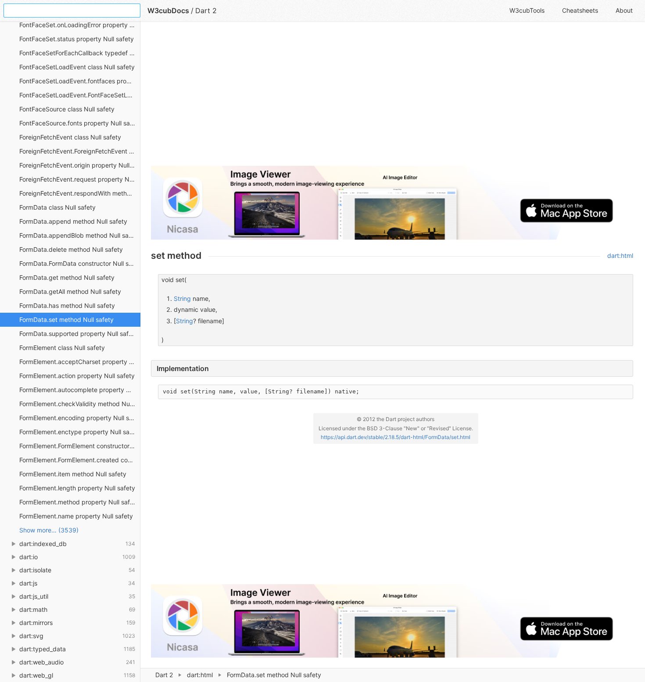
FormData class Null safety (57, 207)
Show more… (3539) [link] (49, 530)
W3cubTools (527, 10)
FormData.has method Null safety (67, 305)
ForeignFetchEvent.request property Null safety (79, 179)
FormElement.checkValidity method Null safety (79, 403)
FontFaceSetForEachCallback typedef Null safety (79, 53)
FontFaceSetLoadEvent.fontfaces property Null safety (79, 81)
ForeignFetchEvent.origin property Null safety (79, 165)
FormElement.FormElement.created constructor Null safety (79, 460)
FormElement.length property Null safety (77, 488)
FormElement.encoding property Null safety (79, 417)
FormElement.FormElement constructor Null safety (79, 446)
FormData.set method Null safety (66, 319)
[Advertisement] (392, 97)
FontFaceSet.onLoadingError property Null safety (79, 25)
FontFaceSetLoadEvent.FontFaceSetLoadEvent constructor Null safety (79, 95)
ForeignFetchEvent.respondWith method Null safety (79, 193)
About (624, 10)
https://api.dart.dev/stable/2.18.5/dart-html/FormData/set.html (395, 437)
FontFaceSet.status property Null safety (76, 39)
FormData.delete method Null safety (71, 249)
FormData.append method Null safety (73, 221)
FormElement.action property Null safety (77, 375)
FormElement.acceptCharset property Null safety (79, 361)
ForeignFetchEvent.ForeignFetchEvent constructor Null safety (79, 151)
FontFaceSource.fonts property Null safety (79, 123)
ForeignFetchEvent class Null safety (70, 137)
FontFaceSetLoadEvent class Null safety (77, 67)
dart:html (200, 674)
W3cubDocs (168, 10)
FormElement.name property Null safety (76, 516)
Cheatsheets (580, 10)
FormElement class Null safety (62, 347)
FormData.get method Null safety (67, 277)
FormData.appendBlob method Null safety (79, 235)
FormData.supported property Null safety (78, 333)
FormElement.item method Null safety (72, 474)
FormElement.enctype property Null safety (79, 432)
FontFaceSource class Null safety (67, 109)
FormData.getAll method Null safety (70, 291)
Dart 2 (164, 674)
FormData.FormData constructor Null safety (79, 263)
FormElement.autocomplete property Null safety (79, 389)
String (182, 298)
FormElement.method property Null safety (79, 502)
